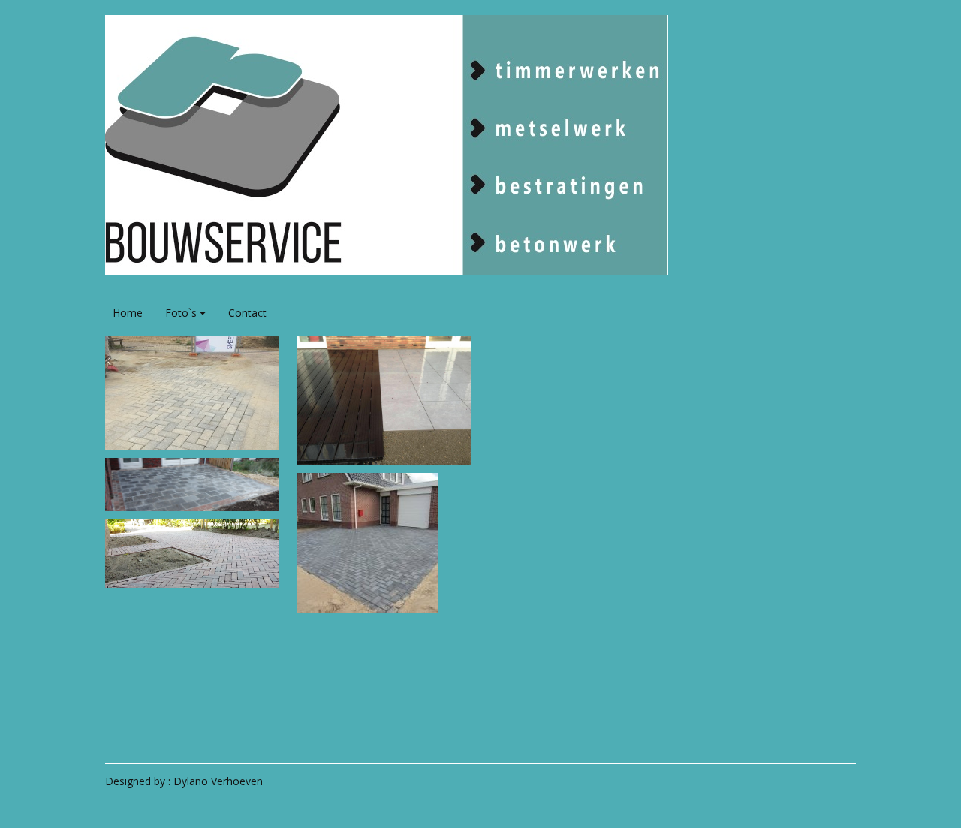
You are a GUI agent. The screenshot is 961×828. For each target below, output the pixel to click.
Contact (247, 313)
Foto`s (182, 313)
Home (128, 313)
